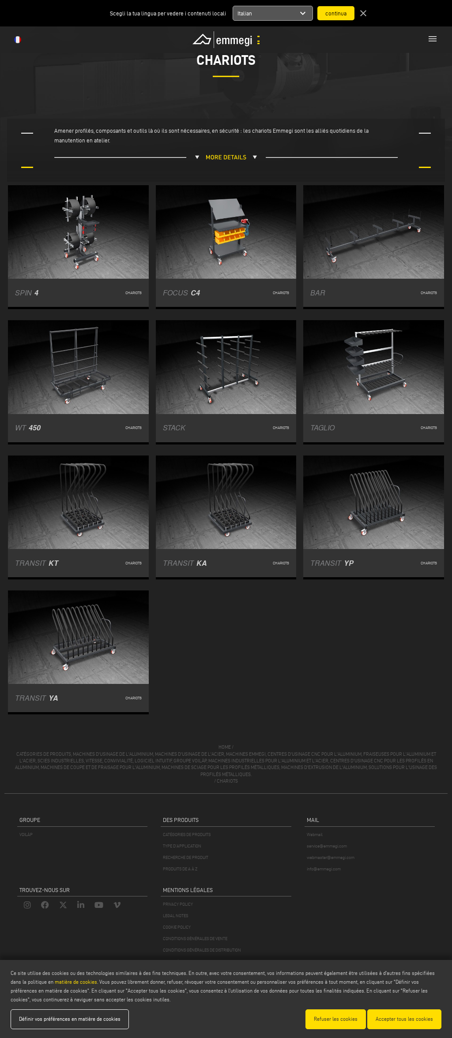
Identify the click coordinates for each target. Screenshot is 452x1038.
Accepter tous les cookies (404, 1019)
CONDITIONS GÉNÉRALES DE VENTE (195, 938)
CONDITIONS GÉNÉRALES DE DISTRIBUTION (202, 950)
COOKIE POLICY (177, 927)
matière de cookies (76, 982)
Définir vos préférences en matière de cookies (70, 1019)
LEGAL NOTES (175, 915)
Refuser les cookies (336, 1019)
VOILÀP (26, 834)
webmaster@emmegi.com (330, 857)
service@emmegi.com (327, 846)
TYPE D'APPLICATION (182, 846)
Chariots (227, 781)
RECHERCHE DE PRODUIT (185, 857)
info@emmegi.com (324, 868)
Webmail (315, 834)
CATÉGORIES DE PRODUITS (187, 834)
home (224, 747)
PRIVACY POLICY (178, 904)
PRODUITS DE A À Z (180, 868)
